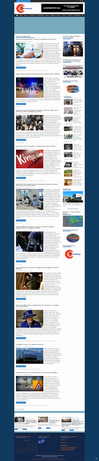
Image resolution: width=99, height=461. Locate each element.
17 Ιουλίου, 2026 (29, 417)
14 (26, 447)
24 (36, 449)
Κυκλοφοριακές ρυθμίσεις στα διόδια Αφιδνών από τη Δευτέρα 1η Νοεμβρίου (37, 372)
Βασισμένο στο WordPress (39, 459)
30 (33, 451)
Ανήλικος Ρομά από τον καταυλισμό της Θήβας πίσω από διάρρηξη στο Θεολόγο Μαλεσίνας (37, 268)
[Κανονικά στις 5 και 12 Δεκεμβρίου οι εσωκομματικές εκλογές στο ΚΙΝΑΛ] (29, 150)
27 (23, 451)
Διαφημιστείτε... (64, 442)
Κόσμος (58, 15)
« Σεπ (17, 451)
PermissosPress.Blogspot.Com (67, 449)
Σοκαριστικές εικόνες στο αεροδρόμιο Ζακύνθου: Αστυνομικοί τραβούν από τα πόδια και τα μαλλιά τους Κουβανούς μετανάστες (37, 111)
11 (17, 447)
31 (36, 451)
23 (33, 449)
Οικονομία (18, 70)
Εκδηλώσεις (25, 429)
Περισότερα (70, 15)
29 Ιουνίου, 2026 (76, 417)
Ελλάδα (47, 15)
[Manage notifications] (96, 458)
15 (29, 447)
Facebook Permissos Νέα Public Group (69, 447)
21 (26, 449)
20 (23, 449)
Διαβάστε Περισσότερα (21, 67)
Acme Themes (63, 459)
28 (26, 451)
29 (29, 451)
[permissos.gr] (17, 15)
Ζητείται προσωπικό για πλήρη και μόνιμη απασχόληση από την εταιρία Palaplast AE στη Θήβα (72, 204)
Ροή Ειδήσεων (32, 15)
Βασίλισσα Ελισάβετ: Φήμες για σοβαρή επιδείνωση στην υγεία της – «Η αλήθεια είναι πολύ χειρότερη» (37, 306)
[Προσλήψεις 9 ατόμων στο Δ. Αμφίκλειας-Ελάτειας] (29, 348)
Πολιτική (64, 15)
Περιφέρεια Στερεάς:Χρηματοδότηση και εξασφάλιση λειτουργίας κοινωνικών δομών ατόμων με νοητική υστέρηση (37, 185)
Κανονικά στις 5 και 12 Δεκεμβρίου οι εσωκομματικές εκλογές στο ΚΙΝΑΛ (35, 146)
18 (17, 449)
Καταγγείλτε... (64, 439)
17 (36, 447)
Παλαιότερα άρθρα (20, 409)
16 (33, 447)
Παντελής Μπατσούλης (29, 76)
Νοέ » (20, 451)
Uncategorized (19, 142)
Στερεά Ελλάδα (40, 15)
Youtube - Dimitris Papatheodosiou (68, 448)
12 (20, 447)
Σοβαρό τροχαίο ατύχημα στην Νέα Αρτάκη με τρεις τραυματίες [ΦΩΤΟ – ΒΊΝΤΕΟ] (37, 74)
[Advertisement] (49, 26)
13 (23, 447)
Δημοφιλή (53, 15)
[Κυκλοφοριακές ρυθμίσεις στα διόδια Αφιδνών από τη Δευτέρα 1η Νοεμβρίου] (29, 376)
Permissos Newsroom (29, 41)
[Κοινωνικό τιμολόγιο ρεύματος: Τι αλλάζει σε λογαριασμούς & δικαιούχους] (29, 43)
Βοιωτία (25, 15)
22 (29, 449)
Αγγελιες (16, 429)
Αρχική (21, 15)
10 (36, 446)
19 (20, 449)
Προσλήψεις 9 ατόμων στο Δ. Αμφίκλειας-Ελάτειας (29, 344)
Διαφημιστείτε (77, 15)
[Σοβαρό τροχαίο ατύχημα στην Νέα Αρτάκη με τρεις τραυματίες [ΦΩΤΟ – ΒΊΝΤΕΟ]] (29, 78)
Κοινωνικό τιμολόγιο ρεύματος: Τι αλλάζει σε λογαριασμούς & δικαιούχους (36, 39)
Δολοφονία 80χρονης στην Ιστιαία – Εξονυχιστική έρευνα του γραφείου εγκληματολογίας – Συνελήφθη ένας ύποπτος (35, 227)
